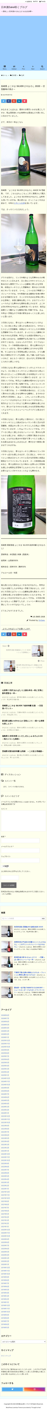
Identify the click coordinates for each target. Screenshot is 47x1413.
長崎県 (38, 616)
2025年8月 (5, 1053)
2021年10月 (5, 1198)
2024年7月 (5, 1094)
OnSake (42, 620)
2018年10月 (5, 1312)
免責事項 (29, 1)
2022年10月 (5, 1160)
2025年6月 (5, 1059)
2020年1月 (5, 1264)
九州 (34, 616)
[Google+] (14, 101)
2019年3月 (5, 1296)
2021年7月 (5, 1208)
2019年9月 (5, 1277)
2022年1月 (5, 1189)
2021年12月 (5, 1192)
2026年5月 (5, 1025)
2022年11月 (5, 1157)
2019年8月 (5, 1280)
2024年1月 (5, 1113)
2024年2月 (5, 1110)
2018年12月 (5, 1305)
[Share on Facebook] (8, 101)
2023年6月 (5, 1135)
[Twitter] (12, 1389)
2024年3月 (5, 1107)
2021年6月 (5, 1211)
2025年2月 (5, 1072)
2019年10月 (5, 1274)
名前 (3, 836)
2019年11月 (5, 1271)
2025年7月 (5, 1056)
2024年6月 (5, 1097)
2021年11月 (5, 1195)
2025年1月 (5, 1075)
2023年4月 (5, 1141)
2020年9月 (5, 1239)
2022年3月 (5, 1182)
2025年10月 (5, 1047)
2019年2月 (5, 1299)
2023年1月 (5, 1151)
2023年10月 (5, 1122)
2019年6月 (5, 1286)
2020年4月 (5, 1255)
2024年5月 (5, 1100)
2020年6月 (5, 1249)
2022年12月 (5, 1154)
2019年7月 (5, 1283)
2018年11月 (5, 1308)
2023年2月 (5, 1148)
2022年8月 (5, 1167)
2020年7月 (5, 1245)
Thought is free (35, 1407)
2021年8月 (5, 1204)
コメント (4, 809)
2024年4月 (5, 1103)
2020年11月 (5, 1233)
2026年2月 (5, 1034)
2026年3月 (5, 1031)
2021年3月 (5, 1220)
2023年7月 (5, 1132)
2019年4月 (5, 1293)
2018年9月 (5, 1315)
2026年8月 (5, 1015)
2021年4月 (5, 1217)
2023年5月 (5, 1138)
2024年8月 (5, 1091)
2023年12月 (5, 1116)
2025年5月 (5, 1062)
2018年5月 (5, 1327)
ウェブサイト (6, 856)
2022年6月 (5, 1173)
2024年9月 (5, 1088)
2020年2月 (5, 1261)
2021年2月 (5, 1223)
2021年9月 (5, 1201)
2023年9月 (5, 1126)
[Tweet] (3, 101)
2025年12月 (5, 1040)
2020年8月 (5, 1242)
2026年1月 (5, 1037)
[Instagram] (34, 1389)
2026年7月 (5, 1018)
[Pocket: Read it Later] (24, 101)
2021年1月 (5, 1226)
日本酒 (43, 616)
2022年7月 (5, 1170)
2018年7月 (5, 1321)
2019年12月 (5, 1267)
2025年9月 (5, 1050)
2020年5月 (5, 1252)
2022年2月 (5, 1185)
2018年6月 (5, 1324)
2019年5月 (5, 1290)
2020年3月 (5, 1258)
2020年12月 (5, 1230)
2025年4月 (5, 1066)
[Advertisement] (23, 40)
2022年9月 (5, 1163)
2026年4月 (5, 1028)
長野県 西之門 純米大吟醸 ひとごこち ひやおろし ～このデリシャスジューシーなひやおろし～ (30, 944)
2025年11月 (5, 1044)
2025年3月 (5, 1069)
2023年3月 (5, 1144)
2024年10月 (5, 1085)
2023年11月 (5, 1119)
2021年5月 (5, 1214)
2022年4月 (5, 1179)
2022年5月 (5, 1176)
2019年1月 (5, 1302)
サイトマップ (6, 1356)
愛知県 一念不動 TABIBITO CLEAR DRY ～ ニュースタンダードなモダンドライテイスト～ (29, 990)
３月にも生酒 (19, 203)
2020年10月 (5, 1236)
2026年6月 (5, 1021)
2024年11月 (5, 1081)
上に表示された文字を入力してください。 (16, 871)
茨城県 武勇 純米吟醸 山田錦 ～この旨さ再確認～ (23, 751)
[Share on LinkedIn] (19, 101)
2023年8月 (5, 1129)
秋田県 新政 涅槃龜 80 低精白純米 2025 (29, 927)
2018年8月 (5, 1318)
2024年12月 (5, 1078)
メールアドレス (7, 846)
